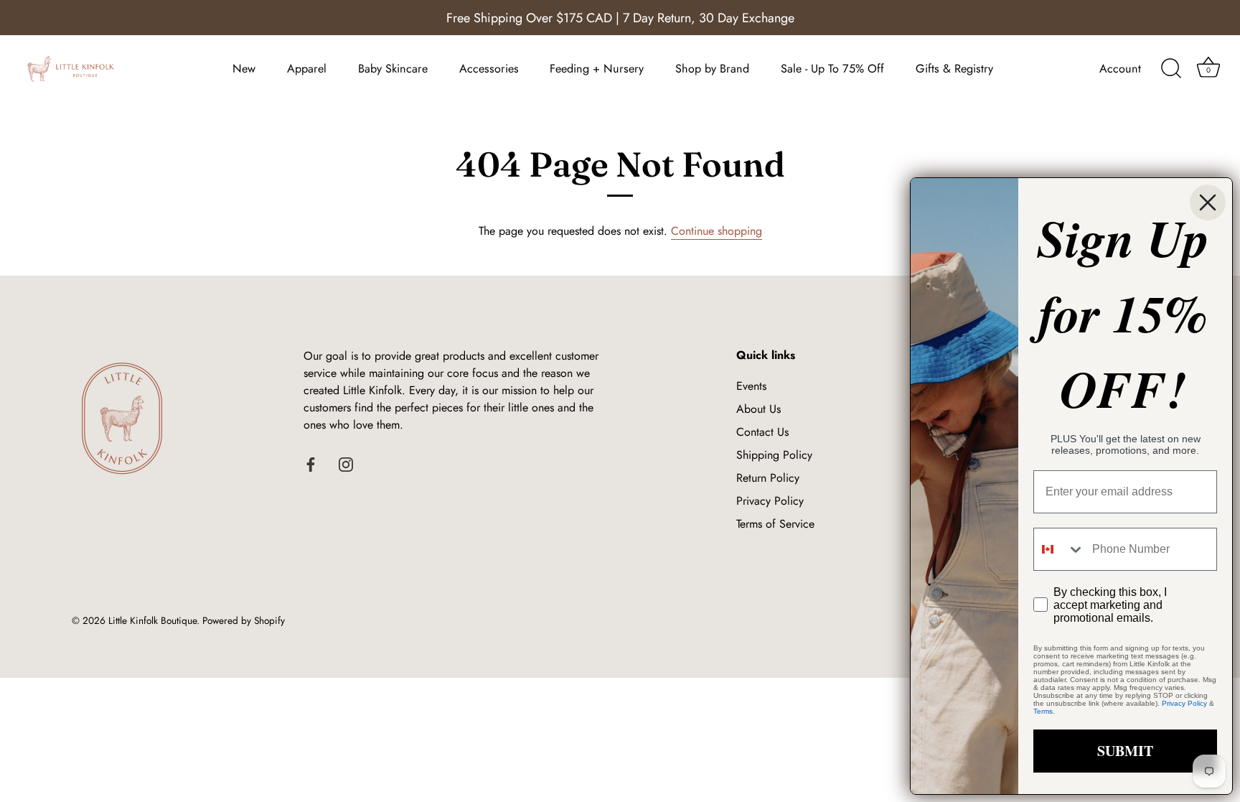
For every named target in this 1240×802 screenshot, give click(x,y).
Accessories (489, 68)
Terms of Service (775, 524)
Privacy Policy (770, 501)
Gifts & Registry (954, 68)
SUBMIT (1125, 750)
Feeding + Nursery (597, 68)
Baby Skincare (393, 68)
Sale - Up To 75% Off (832, 68)
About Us (758, 409)
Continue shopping (716, 231)
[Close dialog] (1208, 202)
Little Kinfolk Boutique (152, 620)
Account (1120, 68)
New (243, 68)
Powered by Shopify (243, 620)
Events (751, 386)
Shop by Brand (712, 68)
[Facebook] (311, 463)
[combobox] (1059, 549)
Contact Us (762, 432)
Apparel (307, 68)
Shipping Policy (774, 455)
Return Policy (767, 478)
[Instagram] (346, 463)
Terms (1043, 711)
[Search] (1171, 69)
